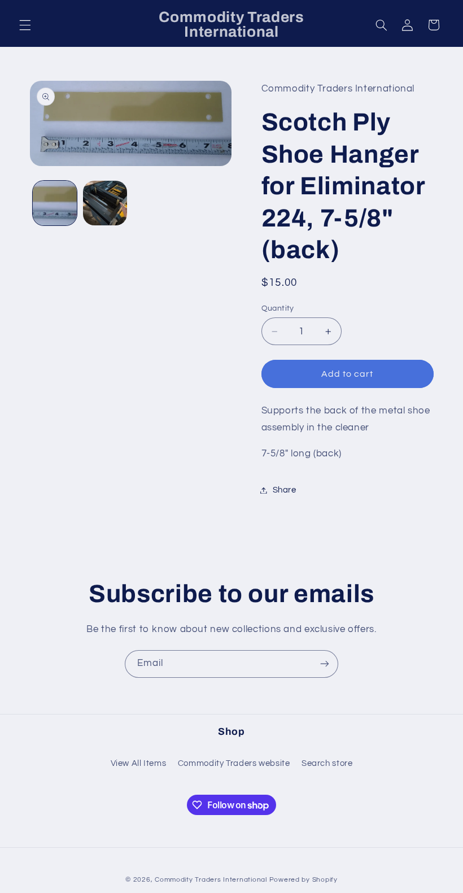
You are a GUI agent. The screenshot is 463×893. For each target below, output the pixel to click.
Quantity (277, 308)
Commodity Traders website (234, 763)
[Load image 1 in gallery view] (55, 203)
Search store (327, 763)
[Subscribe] (325, 664)
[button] (25, 25)
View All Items (139, 763)
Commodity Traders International (211, 880)
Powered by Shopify (303, 880)
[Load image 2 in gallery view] (105, 203)
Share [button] (284, 490)
